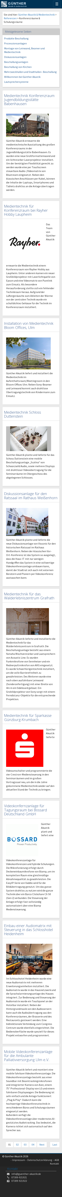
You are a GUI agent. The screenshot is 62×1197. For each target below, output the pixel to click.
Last (54, 1144)
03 (25, 1144)
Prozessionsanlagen (15, 43)
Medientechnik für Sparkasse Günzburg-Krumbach (28, 717)
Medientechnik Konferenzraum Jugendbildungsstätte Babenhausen (29, 99)
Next (41, 1144)
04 (33, 1144)
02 (17, 1144)
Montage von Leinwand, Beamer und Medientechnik (24, 50)
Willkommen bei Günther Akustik (22, 76)
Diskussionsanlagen (15, 57)
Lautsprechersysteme (16, 81)
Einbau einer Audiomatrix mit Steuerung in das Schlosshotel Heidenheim (28, 929)
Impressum (18, 1160)
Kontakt (54, 1163)
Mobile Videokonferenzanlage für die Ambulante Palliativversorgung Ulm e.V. (28, 1055)
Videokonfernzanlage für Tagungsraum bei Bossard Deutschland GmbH (25, 809)
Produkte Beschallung (16, 38)
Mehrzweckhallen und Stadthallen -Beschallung (30, 71)
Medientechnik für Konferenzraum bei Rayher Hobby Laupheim (26, 210)
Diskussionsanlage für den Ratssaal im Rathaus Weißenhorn (31, 495)
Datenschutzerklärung (39, 1160)
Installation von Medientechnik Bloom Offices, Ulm (28, 325)
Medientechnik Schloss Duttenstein (22, 414)
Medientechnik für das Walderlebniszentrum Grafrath (29, 596)
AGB (57, 1160)
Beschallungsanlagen (16, 62)
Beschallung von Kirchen (18, 67)
